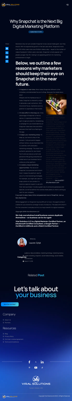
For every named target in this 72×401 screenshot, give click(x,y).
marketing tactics (58, 253)
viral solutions (28, 258)
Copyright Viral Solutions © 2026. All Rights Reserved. (54, 396)
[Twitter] (36, 363)
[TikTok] (42, 368)
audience (27, 253)
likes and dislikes (35, 253)
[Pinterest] (29, 368)
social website (59, 256)
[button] (67, 5)
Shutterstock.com (52, 182)
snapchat (38, 256)
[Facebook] (29, 363)
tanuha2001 (59, 180)
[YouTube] (36, 368)
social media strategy (48, 256)
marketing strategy (46, 253)
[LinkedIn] (42, 363)
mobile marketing (29, 256)
